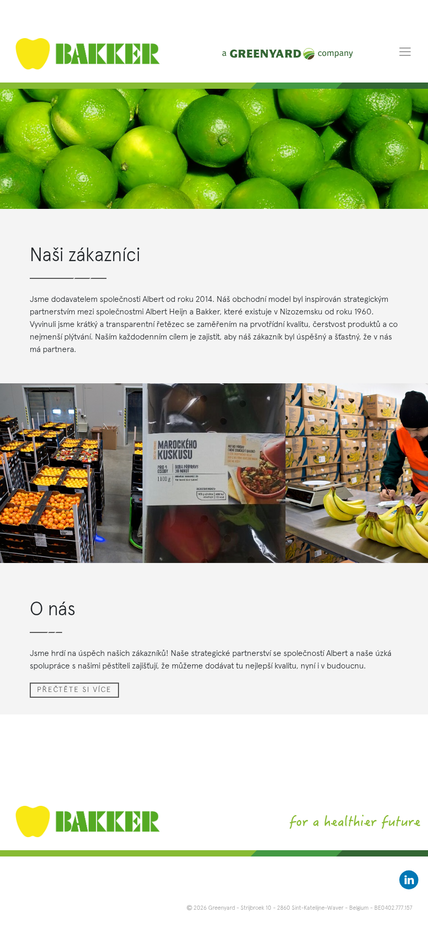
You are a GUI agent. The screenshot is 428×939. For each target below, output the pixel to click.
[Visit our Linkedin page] (409, 880)
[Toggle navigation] (405, 51)
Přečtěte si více (74, 690)
